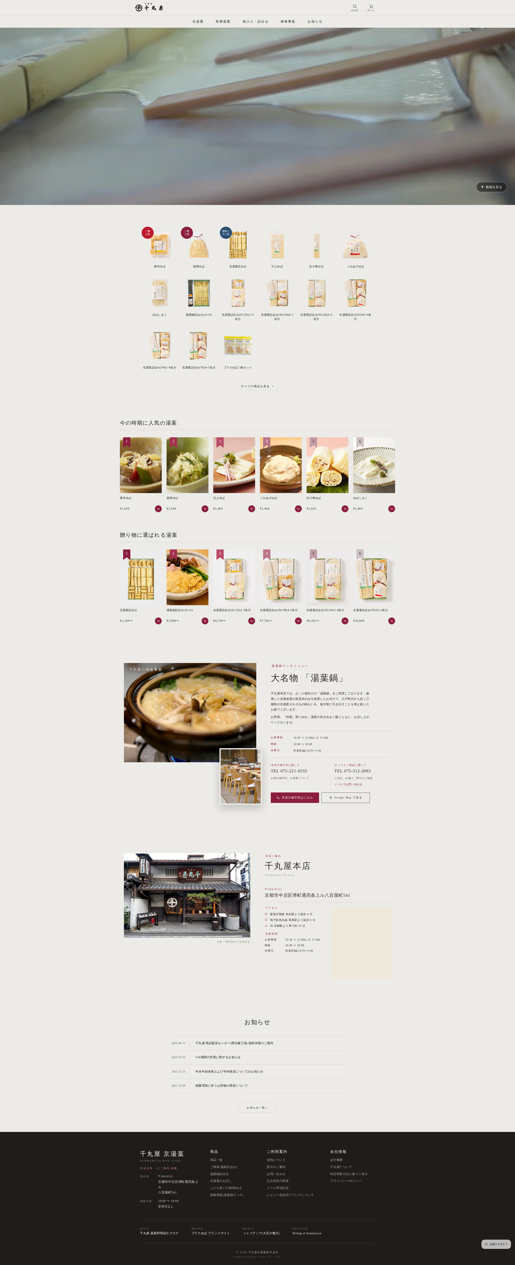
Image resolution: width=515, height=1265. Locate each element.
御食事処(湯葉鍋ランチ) (227, 1195)
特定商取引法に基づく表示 (349, 1174)
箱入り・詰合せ (256, 21)
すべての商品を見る (257, 386)
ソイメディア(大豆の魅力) (261, 1233)
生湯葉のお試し (221, 1180)
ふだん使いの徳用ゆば (226, 1187)
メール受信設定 (278, 1187)
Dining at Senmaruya (307, 1233)
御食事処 (288, 21)
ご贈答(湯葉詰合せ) (224, 1167)
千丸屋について (341, 1167)
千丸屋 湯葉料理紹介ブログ (159, 1233)
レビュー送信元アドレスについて (290, 1195)
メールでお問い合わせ (348, 784)
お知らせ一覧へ (257, 1107)
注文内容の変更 (278, 1180)
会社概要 (336, 1160)
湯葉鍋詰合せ (219, 1174)
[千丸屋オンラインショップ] (149, 8)
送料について (276, 1160)
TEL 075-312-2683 (352, 770)
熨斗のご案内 (276, 1167)
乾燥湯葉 (223, 21)
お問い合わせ (276, 1174)
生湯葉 (198, 21)
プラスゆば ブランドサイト (211, 1233)
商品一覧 (216, 1160)
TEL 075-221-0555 (289, 770)
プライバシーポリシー (346, 1180)
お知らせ (315, 21)
